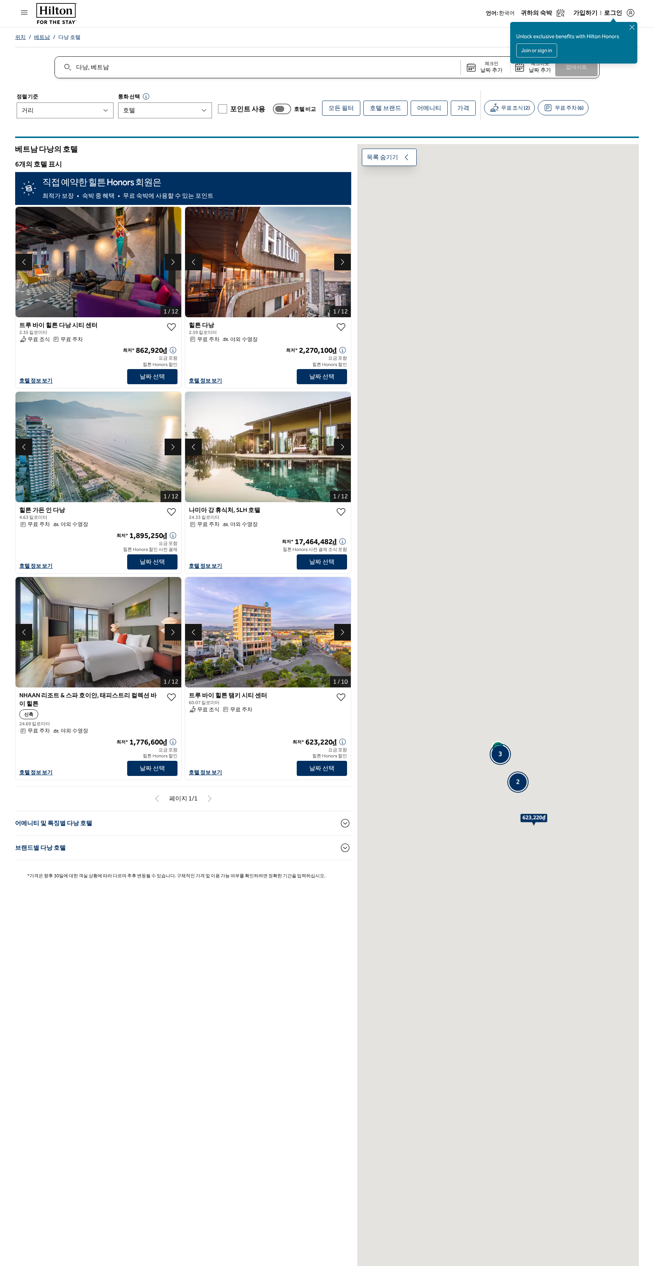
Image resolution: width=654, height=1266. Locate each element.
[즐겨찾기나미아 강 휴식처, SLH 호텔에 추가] (341, 512)
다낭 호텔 (69, 37)
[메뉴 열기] (24, 12)
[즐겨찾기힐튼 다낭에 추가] (341, 327)
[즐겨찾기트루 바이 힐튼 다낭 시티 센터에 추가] (171, 327)
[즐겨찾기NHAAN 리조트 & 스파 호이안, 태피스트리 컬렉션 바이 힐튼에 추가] (171, 697)
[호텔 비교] (282, 109)
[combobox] (257, 67)
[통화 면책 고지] (146, 96)
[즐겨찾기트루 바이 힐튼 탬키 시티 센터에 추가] (341, 697)
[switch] (282, 108)
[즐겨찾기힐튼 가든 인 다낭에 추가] (171, 512)
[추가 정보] (173, 350)
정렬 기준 (27, 96)
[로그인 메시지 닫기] (632, 27)
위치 (20, 37)
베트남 (42, 37)
